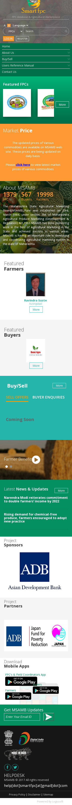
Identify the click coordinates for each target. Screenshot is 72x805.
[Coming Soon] (7, 767)
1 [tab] (6, 466)
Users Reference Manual (18, 65)
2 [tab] (11, 466)
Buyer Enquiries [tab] (48, 397)
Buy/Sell (7, 59)
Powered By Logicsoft (50, 801)
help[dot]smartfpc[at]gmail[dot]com (35, 785)
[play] (36, 460)
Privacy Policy (17, 794)
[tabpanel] (36, 460)
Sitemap (48, 794)
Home (6, 46)
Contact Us (9, 72)
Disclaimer (34, 794)
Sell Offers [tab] (17, 397)
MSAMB (9, 780)
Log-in (8, 38)
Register (22, 38)
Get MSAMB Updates (23, 709)
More (62, 104)
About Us (8, 53)
